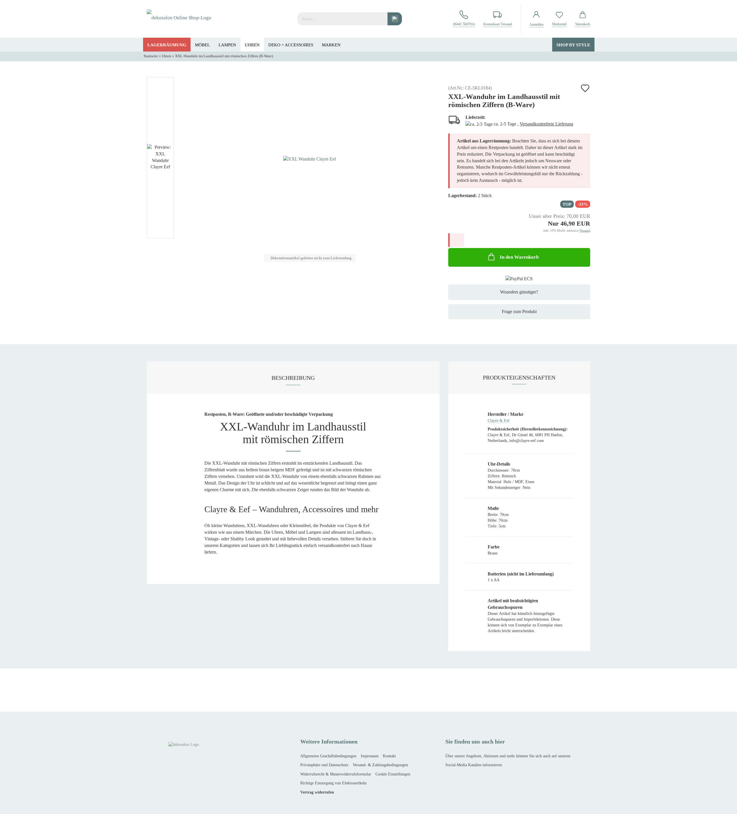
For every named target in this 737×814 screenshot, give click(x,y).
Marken (331, 45)
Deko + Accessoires (290, 45)
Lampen (227, 45)
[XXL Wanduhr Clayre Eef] (309, 158)
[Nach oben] (15, 805)
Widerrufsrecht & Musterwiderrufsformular (335, 774)
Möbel (202, 45)
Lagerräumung (166, 45)
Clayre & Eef (499, 420)
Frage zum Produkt (519, 311)
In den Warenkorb (519, 257)
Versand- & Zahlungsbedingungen (380, 765)
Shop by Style (573, 45)
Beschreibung (293, 378)
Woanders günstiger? (519, 291)
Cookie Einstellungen (392, 774)
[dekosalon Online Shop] (179, 18)
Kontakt (389, 756)
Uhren (252, 45)
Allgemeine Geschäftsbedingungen (328, 756)
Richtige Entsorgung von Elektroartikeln (333, 783)
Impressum (370, 756)
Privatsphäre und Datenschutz (324, 765)
